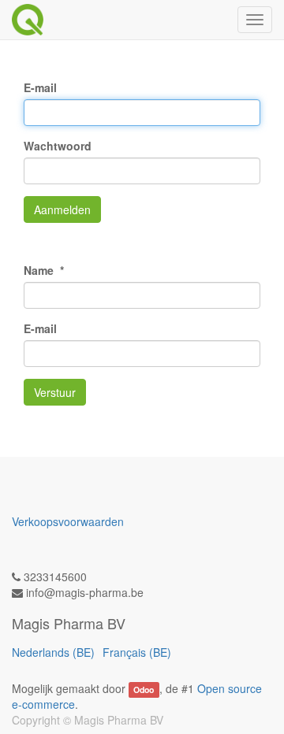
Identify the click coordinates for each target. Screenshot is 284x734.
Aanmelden (62, 209)
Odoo (143, 689)
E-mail (40, 87)
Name (40, 270)
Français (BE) (137, 652)
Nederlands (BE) (53, 652)
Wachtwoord (58, 146)
